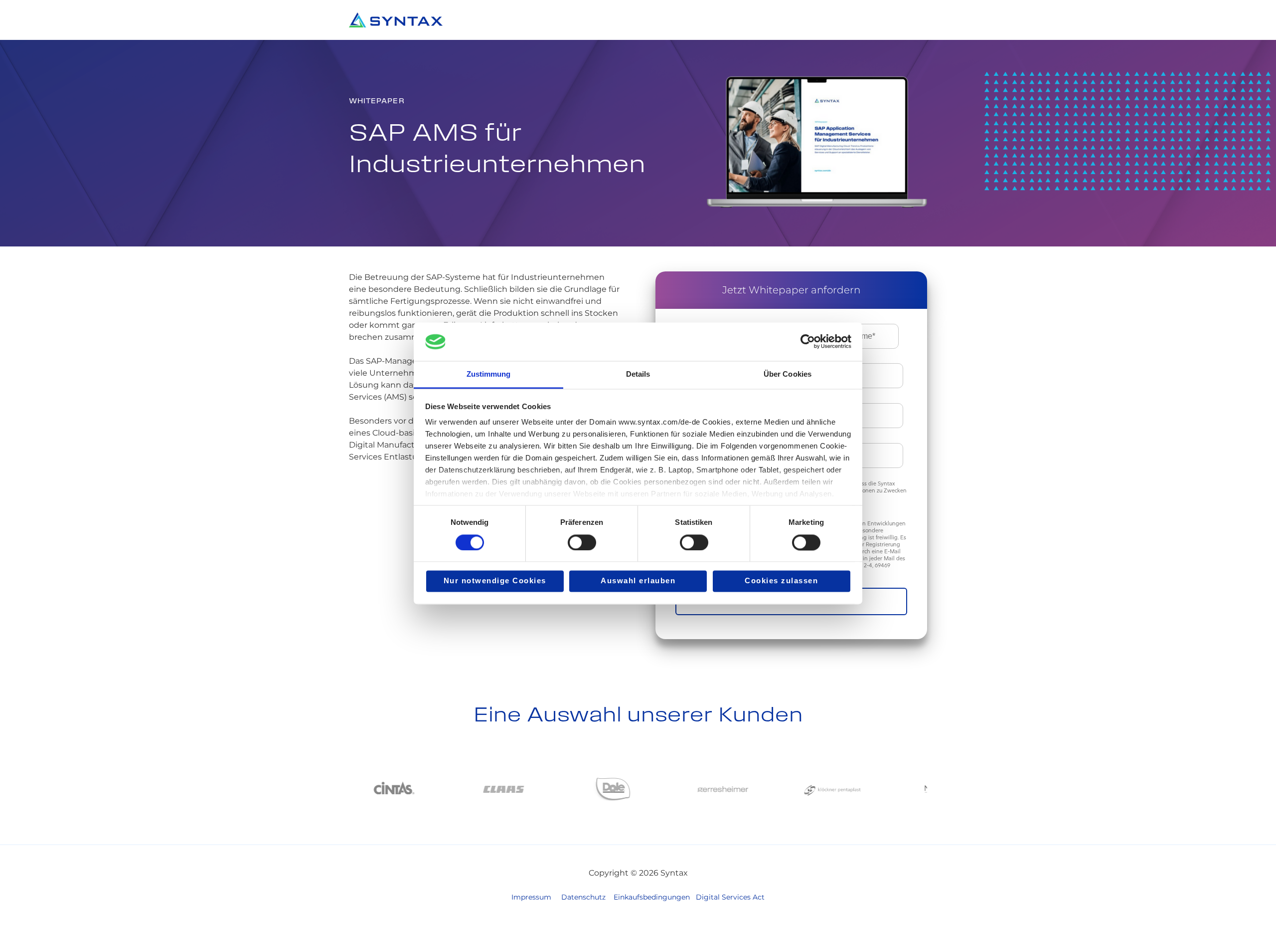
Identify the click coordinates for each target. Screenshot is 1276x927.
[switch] (582, 542)
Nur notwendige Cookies (495, 581)
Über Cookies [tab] (787, 374)
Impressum (531, 897)
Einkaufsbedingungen (652, 897)
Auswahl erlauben (638, 581)
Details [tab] (638, 374)
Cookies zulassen (781, 581)
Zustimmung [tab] (489, 374)
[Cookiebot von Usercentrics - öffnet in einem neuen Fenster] (807, 341)
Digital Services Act (730, 897)
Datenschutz (583, 897)
